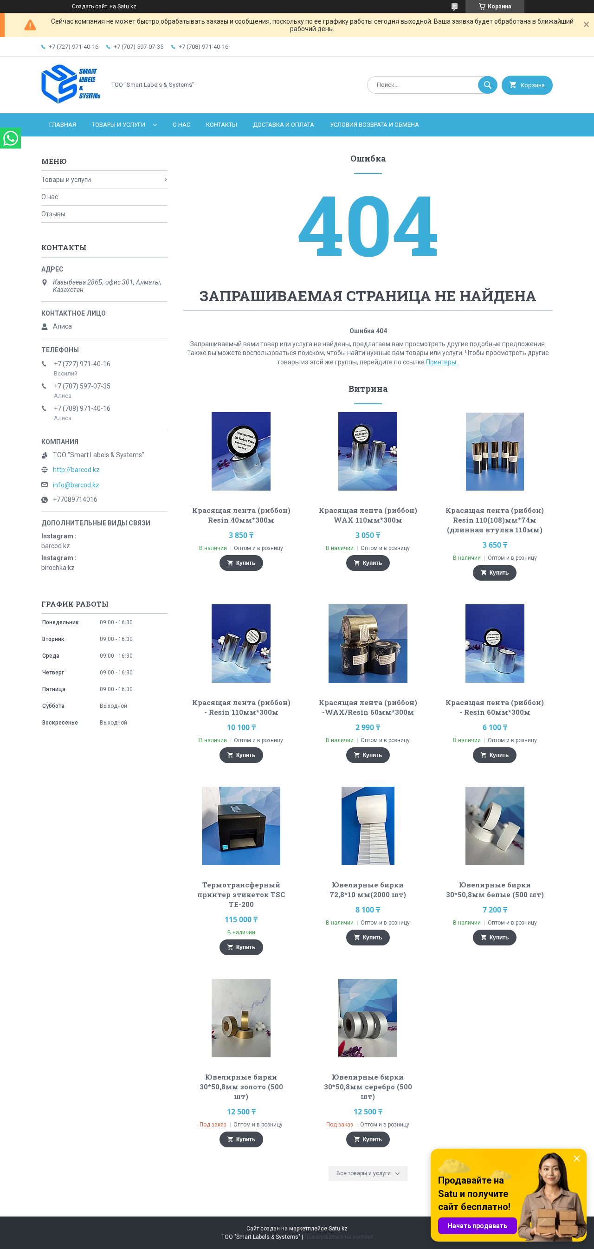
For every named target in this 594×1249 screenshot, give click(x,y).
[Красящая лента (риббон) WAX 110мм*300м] (368, 451)
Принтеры (442, 362)
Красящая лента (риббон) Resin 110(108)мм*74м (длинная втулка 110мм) (495, 519)
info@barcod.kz (76, 485)
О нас (181, 124)
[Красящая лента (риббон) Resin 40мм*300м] (241, 451)
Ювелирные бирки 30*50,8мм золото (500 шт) (241, 1086)
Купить (245, 563)
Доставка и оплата (283, 124)
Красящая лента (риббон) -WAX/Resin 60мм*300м (368, 707)
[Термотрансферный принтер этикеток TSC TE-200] (241, 826)
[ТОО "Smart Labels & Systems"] (71, 101)
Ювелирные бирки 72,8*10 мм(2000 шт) (367, 889)
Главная (62, 124)
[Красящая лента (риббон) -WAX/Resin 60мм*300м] (368, 643)
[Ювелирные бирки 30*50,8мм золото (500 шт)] (241, 1018)
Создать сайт (89, 6)
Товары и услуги (118, 124)
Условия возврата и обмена (374, 124)
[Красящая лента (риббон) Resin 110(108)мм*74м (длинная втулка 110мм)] (495, 451)
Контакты (221, 124)
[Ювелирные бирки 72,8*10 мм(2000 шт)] (368, 826)
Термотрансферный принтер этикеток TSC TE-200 (241, 894)
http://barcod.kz (76, 469)
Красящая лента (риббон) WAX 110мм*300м (368, 514)
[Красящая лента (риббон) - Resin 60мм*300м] (495, 643)
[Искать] (487, 85)
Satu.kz (338, 1228)
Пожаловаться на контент (338, 1237)
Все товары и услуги (363, 1173)
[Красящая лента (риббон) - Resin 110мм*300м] (241, 643)
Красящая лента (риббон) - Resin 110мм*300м (241, 707)
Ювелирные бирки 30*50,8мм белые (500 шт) (495, 889)
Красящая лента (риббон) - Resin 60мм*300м (495, 707)
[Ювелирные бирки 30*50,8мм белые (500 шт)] (495, 826)
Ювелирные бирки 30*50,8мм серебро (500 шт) (368, 1086)
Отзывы (53, 214)
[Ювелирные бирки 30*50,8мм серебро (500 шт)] (368, 1018)
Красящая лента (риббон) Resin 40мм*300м (241, 514)
